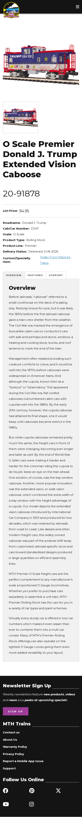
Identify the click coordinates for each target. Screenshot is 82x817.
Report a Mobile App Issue (23, 761)
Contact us (11, 732)
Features (35, 275)
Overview (14, 275)
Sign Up (15, 711)
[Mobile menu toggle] (77, 6)
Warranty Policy (15, 747)
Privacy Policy (13, 754)
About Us (10, 739)
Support (56, 275)
